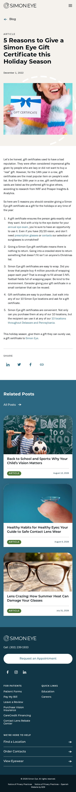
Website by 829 (38, 787)
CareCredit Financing (17, 715)
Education (48, 691)
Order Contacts (15, 751)
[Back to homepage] (12, 5)
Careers (46, 697)
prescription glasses (26, 235)
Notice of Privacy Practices (20, 784)
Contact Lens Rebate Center (17, 722)
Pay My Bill (10, 697)
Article (9, 34)
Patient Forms (13, 691)
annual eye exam (18, 227)
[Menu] (70, 5)
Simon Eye (32, 338)
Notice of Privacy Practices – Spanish (51, 784)
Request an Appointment (38, 658)
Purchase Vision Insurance (14, 709)
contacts (47, 235)
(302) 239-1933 (18, 647)
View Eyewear (14, 761)
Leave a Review (13, 702)
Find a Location (15, 742)
